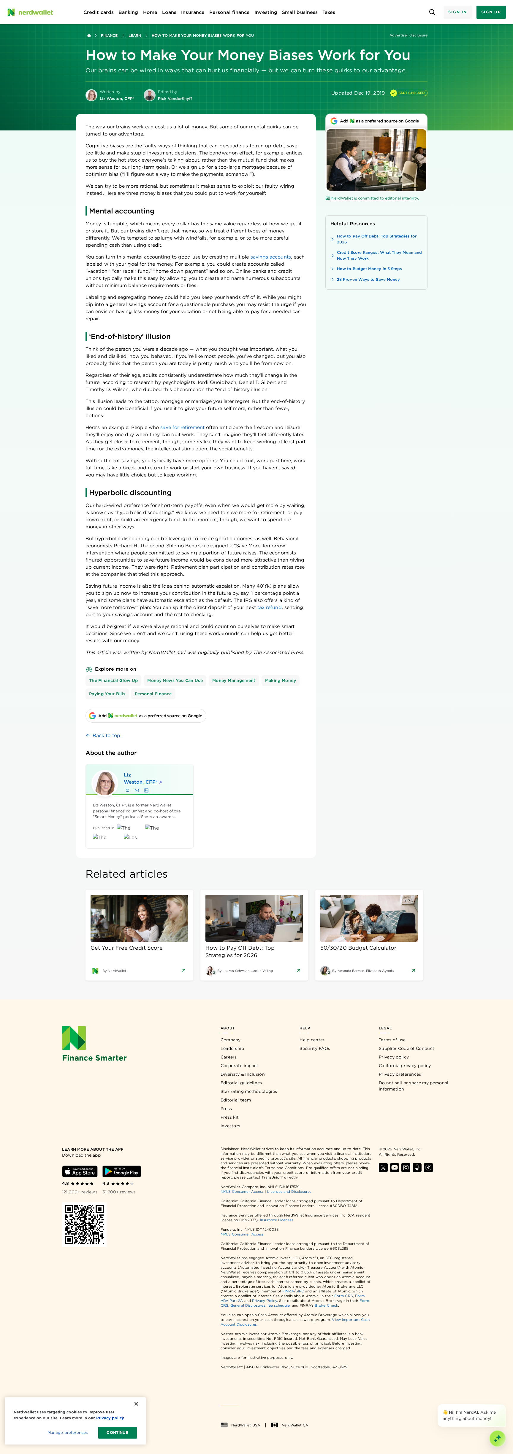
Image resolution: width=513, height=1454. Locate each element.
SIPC (300, 1291)
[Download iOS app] (80, 1171)
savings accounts (271, 257)
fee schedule (278, 1305)
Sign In (457, 12)
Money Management (234, 680)
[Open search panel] (432, 12)
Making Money (280, 680)
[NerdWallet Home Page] (30, 12)
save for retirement (182, 427)
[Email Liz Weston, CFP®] (136, 790)
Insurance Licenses (276, 1220)
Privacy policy (394, 1057)
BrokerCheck (326, 1305)
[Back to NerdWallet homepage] (89, 35)
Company (231, 1039)
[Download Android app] (121, 1171)
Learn (135, 35)
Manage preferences (68, 1432)
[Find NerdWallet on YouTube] (394, 1167)
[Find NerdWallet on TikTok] (428, 1167)
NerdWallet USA (245, 1425)
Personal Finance (153, 693)
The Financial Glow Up (113, 680)
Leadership (232, 1048)
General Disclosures (247, 1305)
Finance (109, 35)
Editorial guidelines (241, 1082)
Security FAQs (315, 1048)
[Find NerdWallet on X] (383, 1167)
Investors (230, 1125)
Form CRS (343, 1296)
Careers (229, 1057)
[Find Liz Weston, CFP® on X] (127, 790)
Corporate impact (240, 1065)
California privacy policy (405, 1065)
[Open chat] (497, 1438)
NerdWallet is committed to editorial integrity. (375, 198)
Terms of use (392, 1039)
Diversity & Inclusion (243, 1074)
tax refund (269, 607)
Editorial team (236, 1100)
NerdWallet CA (295, 1425)
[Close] (504, 1405)
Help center (312, 1039)
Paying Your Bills (107, 693)
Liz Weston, (140, 778)
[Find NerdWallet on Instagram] (405, 1167)
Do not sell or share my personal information (414, 1085)
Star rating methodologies (249, 1091)
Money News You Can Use (175, 680)
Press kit (230, 1117)
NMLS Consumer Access (242, 1191)
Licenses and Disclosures (289, 1191)
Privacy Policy (264, 1300)
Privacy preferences (400, 1074)
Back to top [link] (106, 735)
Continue (117, 1432)
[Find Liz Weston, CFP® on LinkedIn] (146, 790)
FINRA (288, 1291)
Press (226, 1108)
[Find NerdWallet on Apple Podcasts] (417, 1167)
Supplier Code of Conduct (406, 1048)
